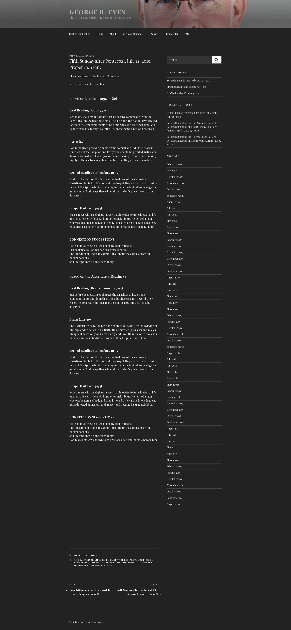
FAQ (186, 34)
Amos (77, 560)
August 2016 (173, 504)
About (113, 34)
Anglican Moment (132, 34)
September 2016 (175, 498)
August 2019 (173, 277)
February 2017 (174, 466)
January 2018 (174, 397)
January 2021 (173, 170)
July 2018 (171, 359)
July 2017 (171, 435)
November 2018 (175, 334)
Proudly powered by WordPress (85, 622)
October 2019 (174, 265)
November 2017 (175, 409)
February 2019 (174, 315)
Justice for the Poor (120, 562)
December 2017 (175, 403)
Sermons (96, 565)
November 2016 (175, 485)
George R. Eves (97, 12)
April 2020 (172, 227)
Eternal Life (91, 560)
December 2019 (175, 252)
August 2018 (173, 353)
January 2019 (174, 321)
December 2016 (175, 478)
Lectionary (144, 562)
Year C (108, 565)
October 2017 (174, 416)
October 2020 (174, 189)
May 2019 (172, 296)
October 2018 (174, 340)
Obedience (81, 565)
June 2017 (172, 441)
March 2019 (173, 309)
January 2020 (174, 246)
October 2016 (174, 491)
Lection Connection (79, 34)
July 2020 (171, 208)
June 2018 (172, 365)
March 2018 (173, 384)
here (103, 84)
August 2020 (173, 202)
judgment (96, 562)
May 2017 (171, 447)
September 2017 (175, 422)
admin (93, 56)
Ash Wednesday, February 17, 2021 (184, 93)
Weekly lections (86, 555)
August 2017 (173, 428)
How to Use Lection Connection (101, 76)
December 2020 (175, 176)
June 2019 (172, 290)
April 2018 (172, 378)
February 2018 (174, 390)
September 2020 (175, 195)
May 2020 (172, 220)
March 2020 (173, 233)
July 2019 (171, 283)
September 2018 (175, 346)
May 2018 (172, 372)
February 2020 (174, 239)
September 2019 (175, 271)
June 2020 (172, 214)
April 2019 (172, 302)
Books (153, 34)
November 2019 (175, 258)
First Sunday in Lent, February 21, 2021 (187, 86)
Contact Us (172, 34)
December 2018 (175, 327)
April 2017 (172, 453)
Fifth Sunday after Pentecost (123, 560)
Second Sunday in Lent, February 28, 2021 (189, 80)
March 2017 (173, 460)
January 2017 (173, 472)
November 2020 (175, 183)
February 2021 (174, 164)
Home (100, 34)
